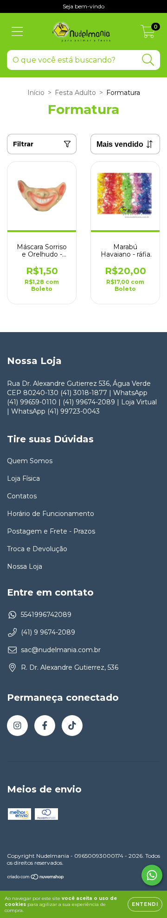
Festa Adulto (75, 92)
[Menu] (17, 31)
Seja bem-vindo (83, 6)
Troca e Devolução (37, 549)
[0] (147, 34)
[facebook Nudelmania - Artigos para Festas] (44, 725)
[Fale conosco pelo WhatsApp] (151, 875)
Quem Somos (29, 461)
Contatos (22, 496)
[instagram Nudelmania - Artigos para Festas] (17, 725)
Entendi (145, 904)
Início (36, 92)
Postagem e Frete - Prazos (51, 531)
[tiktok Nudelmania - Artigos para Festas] (72, 725)
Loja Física (23, 478)
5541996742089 (46, 614)
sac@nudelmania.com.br (61, 650)
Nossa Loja (24, 566)
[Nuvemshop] (36, 877)
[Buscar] (148, 60)
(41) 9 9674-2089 (48, 632)
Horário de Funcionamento (50, 513)
